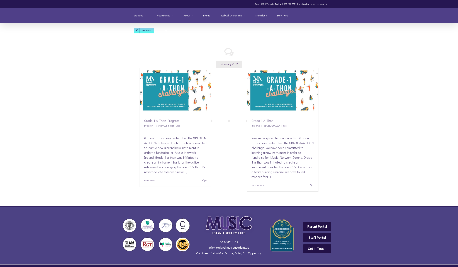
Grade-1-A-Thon (262, 120)
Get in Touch (317, 249)
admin (150, 125)
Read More (149, 180)
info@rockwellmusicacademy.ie (313, 4)
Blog (178, 125)
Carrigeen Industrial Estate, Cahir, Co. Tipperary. (229, 253)
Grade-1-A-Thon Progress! (162, 120)
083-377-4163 (229, 242)
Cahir (257, 4)
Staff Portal (317, 237)
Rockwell (279, 4)
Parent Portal (317, 226)
